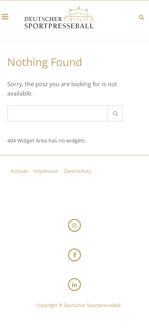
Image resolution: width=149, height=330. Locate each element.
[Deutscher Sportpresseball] (59, 18)
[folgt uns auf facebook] (74, 254)
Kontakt (20, 171)
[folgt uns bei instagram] (74, 225)
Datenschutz (77, 171)
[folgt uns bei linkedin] (74, 284)
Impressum (46, 171)
